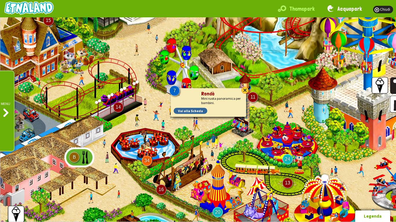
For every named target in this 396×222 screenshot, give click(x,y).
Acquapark (349, 8)
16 (161, 189)
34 (147, 160)
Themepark (302, 8)
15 (48, 20)
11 (252, 97)
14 (118, 107)
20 (217, 212)
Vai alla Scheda (190, 111)
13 (287, 182)
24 (287, 159)
